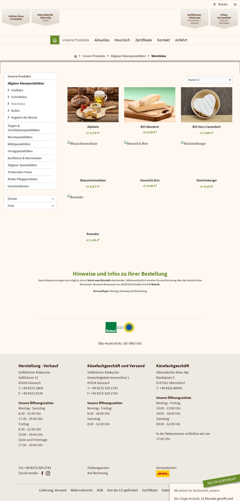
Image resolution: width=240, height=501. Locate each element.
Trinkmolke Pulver (20, 172)
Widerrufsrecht (82, 490)
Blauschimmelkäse (93, 180)
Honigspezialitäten (20, 151)
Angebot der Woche (24, 117)
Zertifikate (150, 490)
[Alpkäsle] (93, 104)
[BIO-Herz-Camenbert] (206, 104)
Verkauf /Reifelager (224, 19)
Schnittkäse (19, 97)
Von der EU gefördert (122, 490)
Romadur (93, 234)
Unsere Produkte (19, 76)
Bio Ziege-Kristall (186, 498)
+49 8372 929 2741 (37, 467)
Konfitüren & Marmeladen (25, 158)
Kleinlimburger (206, 180)
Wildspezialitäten (19, 144)
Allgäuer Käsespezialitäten (26, 83)
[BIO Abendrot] (149, 104)
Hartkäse (17, 90)
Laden (45, 17)
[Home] (54, 40)
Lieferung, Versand (52, 490)
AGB (100, 490)
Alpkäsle (93, 127)
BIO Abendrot (150, 127)
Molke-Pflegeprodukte (22, 179)
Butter (15, 111)
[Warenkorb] (235, 4)
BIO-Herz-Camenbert (206, 127)
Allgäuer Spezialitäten (22, 165)
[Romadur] (93, 211)
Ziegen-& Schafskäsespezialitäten (24, 128)
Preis (11, 206)
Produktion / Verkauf (194, 19)
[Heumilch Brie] (149, 158)
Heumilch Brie (150, 180)
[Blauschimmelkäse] (93, 158)
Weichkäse (18, 104)
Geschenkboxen (18, 186)
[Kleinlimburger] (206, 158)
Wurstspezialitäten (20, 137)
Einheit (12, 199)
